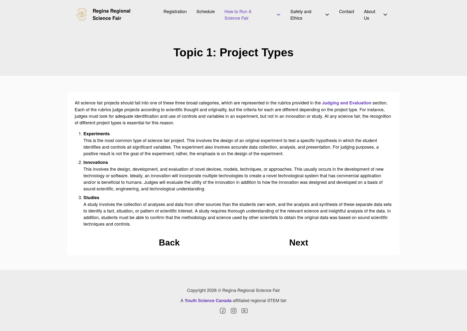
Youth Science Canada (208, 300)
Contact (346, 11)
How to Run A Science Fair (238, 14)
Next (298, 242)
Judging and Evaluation (346, 103)
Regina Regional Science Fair (112, 14)
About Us (369, 14)
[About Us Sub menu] (385, 14)
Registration (175, 11)
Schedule (206, 11)
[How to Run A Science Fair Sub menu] (278, 14)
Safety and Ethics (300, 14)
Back (169, 242)
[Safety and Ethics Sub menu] (327, 14)
